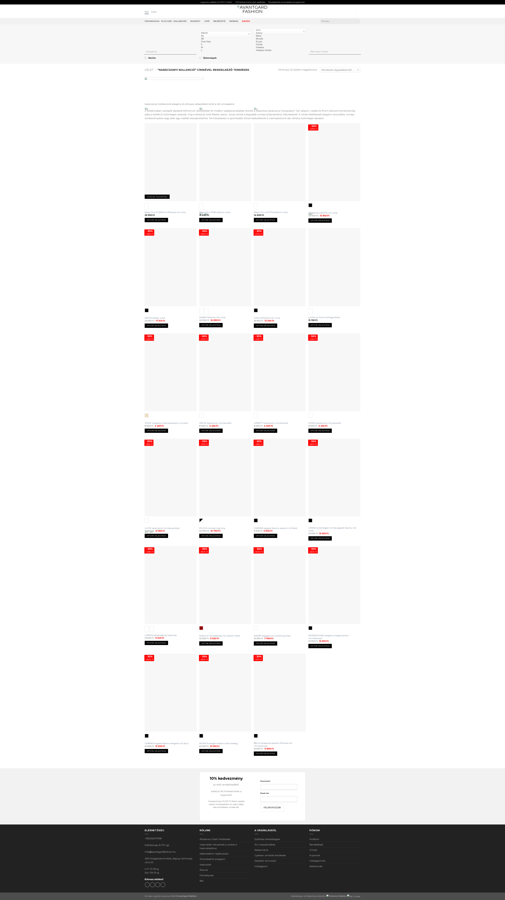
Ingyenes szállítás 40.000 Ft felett (216, 2)
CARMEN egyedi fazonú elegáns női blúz (166, 743)
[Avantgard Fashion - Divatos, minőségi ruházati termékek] (252, 11)
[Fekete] (279, 47)
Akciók (246, 21)
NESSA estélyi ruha (155, 318)
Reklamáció (261, 850)
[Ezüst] (279, 41)
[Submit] (357, 21)
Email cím (264, 793)
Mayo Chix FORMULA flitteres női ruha (165, 212)
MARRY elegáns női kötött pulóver (272, 636)
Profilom (314, 839)
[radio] (147, 206)
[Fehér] (279, 44)
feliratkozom (272, 807)
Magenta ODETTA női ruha (322, 213)
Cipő (206, 21)
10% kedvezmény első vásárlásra (250, 2)
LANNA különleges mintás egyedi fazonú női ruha (332, 529)
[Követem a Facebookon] (147, 884)
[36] (224, 35)
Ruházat (195, 21)
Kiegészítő (219, 21)
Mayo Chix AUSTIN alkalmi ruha (271, 212)
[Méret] (224, 32)
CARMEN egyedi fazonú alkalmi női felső (275, 528)
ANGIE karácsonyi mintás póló (215, 423)
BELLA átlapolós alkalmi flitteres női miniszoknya (273, 744)
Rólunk (204, 870)
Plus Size (166, 21)
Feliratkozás (207, 875)
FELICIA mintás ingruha (212, 528)
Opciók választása (156, 220)
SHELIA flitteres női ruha (267, 318)
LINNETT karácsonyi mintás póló (271, 423)
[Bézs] (279, 35)
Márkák (233, 21)
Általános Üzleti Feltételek (215, 839)
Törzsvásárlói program (212, 859)
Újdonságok (152, 21)
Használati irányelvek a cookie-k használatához (218, 846)
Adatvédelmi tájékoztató (214, 853)
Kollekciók (179, 21)
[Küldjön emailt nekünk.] (157, 884)
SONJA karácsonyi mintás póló (324, 423)
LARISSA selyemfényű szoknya (161, 635)
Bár (202, 880)
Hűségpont (261, 866)
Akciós (152, 58)
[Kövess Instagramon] (152, 884)
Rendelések (316, 844)
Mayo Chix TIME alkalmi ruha (214, 212)
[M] (224, 47)
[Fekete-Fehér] (279, 50)
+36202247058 (153, 838)
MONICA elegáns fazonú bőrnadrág (218, 743)
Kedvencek (315, 866)
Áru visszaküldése (264, 844)
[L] (224, 50)
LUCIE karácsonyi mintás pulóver (162, 528)
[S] (224, 44)
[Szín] (279, 30)
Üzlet (149, 69)
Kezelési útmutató (265, 860)
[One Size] (224, 41)
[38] (224, 38)
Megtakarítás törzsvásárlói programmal (286, 2)
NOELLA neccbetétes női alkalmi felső (219, 636)
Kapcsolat (205, 864)
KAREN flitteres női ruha (212, 317)
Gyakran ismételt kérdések (270, 855)
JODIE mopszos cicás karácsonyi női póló (166, 423)
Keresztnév (265, 781)
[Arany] (279, 32)
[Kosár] (359, 11)
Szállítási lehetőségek (267, 839)
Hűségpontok (317, 860)
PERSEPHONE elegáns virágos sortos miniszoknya (328, 637)
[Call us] (163, 884)
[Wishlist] (353, 11)
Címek (313, 850)
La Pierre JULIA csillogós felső (324, 317)
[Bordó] (279, 38)
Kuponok (314, 855)
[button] (346, 11)
